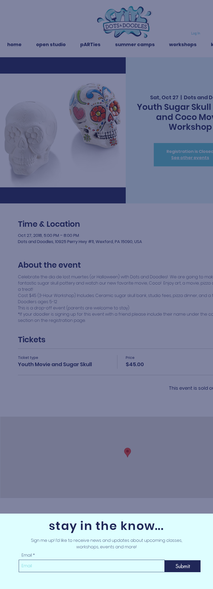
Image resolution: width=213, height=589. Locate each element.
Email (27, 555)
